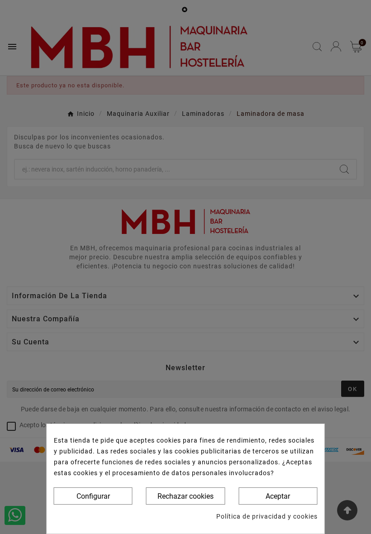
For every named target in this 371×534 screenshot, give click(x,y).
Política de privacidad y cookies (267, 516)
